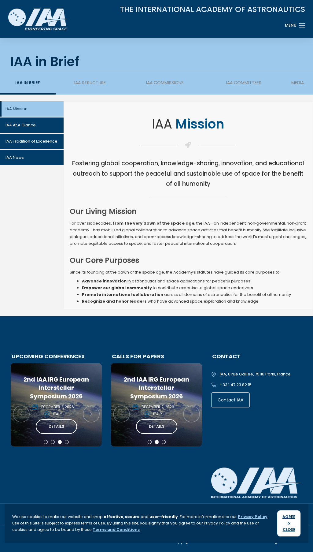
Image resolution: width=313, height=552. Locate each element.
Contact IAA (230, 400)
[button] (46, 442)
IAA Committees (243, 83)
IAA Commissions (165, 83)
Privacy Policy (252, 516)
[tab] (32, 109)
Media (297, 83)
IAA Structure (90, 83)
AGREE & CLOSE (288, 523)
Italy (57, 413)
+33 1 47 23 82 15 (236, 385)
